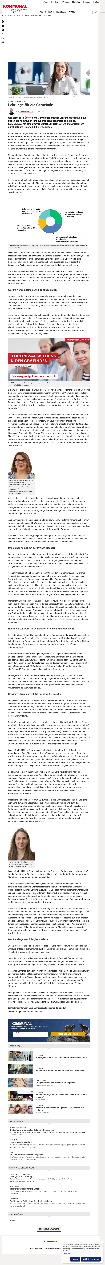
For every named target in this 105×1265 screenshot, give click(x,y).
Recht (51, 12)
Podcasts (86, 2)
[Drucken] (3, 42)
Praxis (72, 12)
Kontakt (96, 2)
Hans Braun (43, 1099)
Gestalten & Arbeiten (12, 15)
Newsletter (55, 2)
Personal (25, 15)
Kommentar (14, 1140)
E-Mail (15, 1032)
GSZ (79, 700)
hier (50, 383)
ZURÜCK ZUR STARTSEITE (49, 1229)
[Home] (16, 9)
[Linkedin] (3, 25)
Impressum (38, 1248)
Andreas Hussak (26, 112)
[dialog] (82, 1252)
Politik (42, 12)
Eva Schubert (44, 1112)
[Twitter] (3, 30)
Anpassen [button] (66, 1254)
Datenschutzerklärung (53, 1248)
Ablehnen (75, 1259)
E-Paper (45, 2)
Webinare (65, 2)
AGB (31, 1248)
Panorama (61, 12)
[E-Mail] (3, 38)
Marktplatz (76, 2)
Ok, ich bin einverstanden (91, 1259)
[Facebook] (3, 21)
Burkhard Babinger (46, 1085)
